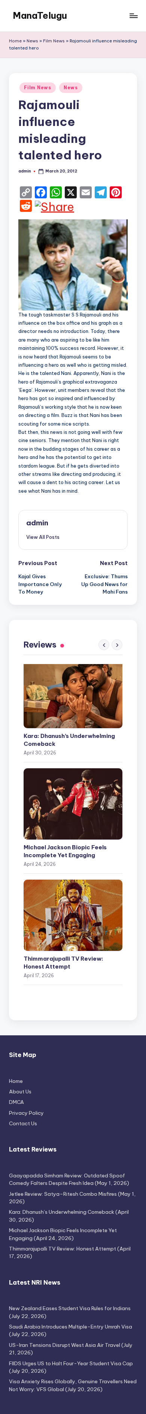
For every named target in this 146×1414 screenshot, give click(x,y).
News (32, 40)
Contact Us (23, 1123)
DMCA (16, 1102)
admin (37, 522)
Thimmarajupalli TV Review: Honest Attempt (63, 962)
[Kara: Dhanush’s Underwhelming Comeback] (73, 692)
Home (15, 40)
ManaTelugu (40, 15)
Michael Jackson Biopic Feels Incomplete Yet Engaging (65, 851)
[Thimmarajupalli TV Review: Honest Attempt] (73, 915)
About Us (20, 1091)
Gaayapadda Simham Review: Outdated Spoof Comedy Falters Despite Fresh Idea (67, 1179)
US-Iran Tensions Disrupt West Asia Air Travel (64, 1345)
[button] (43, 537)
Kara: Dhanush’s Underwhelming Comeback (69, 739)
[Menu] (133, 15)
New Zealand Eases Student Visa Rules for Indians (70, 1308)
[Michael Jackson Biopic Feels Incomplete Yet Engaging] (73, 804)
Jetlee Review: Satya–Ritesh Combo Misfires (63, 1194)
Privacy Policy (26, 1113)
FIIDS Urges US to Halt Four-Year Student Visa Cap (71, 1363)
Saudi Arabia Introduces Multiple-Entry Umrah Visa (70, 1326)
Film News (54, 40)
